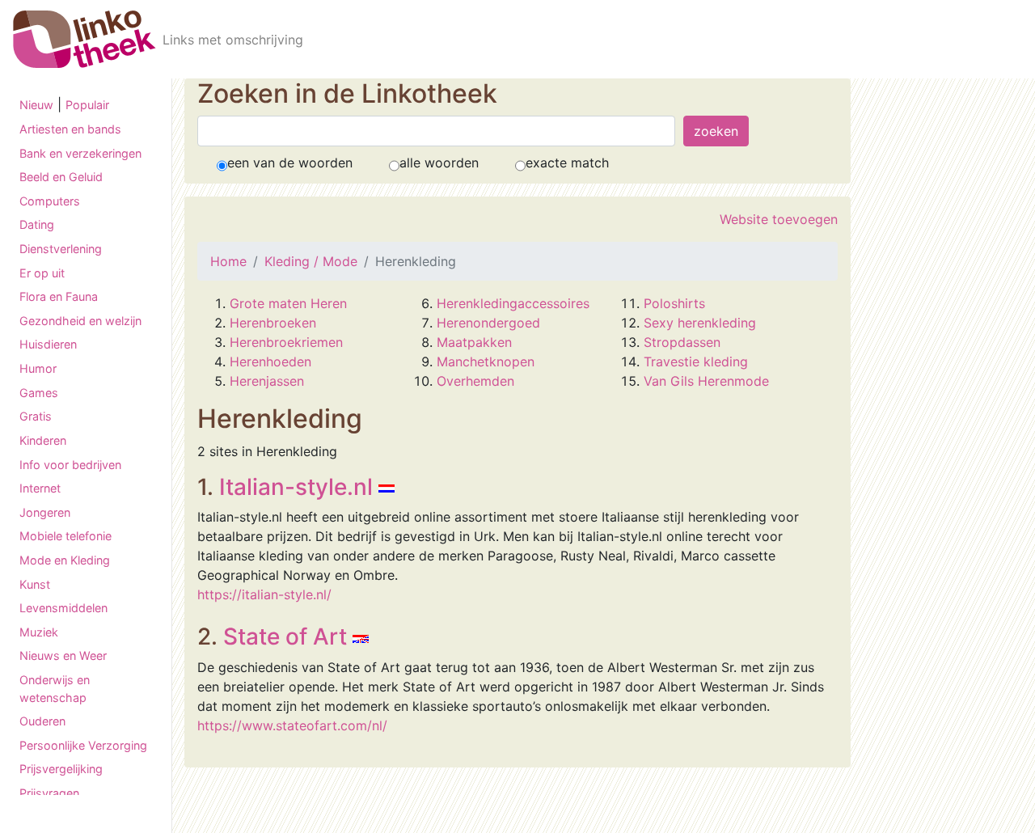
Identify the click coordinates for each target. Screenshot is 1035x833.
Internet (40, 488)
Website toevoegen (779, 219)
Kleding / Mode (310, 261)
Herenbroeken (273, 323)
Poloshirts (674, 303)
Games (38, 393)
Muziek (38, 632)
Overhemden (475, 381)
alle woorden (439, 162)
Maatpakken (474, 342)
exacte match (567, 162)
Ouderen (42, 721)
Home (228, 261)
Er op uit (42, 273)
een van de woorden (290, 162)
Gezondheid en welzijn (80, 321)
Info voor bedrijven (70, 464)
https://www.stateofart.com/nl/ (292, 725)
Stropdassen (682, 342)
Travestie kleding (696, 361)
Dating (36, 224)
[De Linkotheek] (84, 39)
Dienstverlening (60, 249)
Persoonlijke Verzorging (83, 745)
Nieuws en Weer (63, 655)
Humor (38, 368)
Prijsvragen (49, 793)
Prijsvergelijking (61, 769)
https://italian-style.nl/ (264, 594)
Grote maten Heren (288, 303)
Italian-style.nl (296, 487)
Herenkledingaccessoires (513, 303)
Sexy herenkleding (700, 323)
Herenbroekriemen (286, 342)
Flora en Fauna (58, 296)
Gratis (35, 416)
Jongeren (44, 512)
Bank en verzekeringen (80, 153)
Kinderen (42, 440)
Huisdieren (48, 344)
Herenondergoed (488, 323)
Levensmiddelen (63, 608)
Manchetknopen (485, 361)
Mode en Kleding (64, 560)
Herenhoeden (270, 361)
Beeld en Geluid (61, 177)
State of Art (285, 636)
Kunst (34, 584)
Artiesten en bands (70, 129)
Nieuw (36, 105)
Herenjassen (267, 381)
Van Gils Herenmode (706, 381)
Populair (87, 105)
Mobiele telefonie (65, 536)
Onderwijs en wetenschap (54, 688)
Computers (49, 201)
